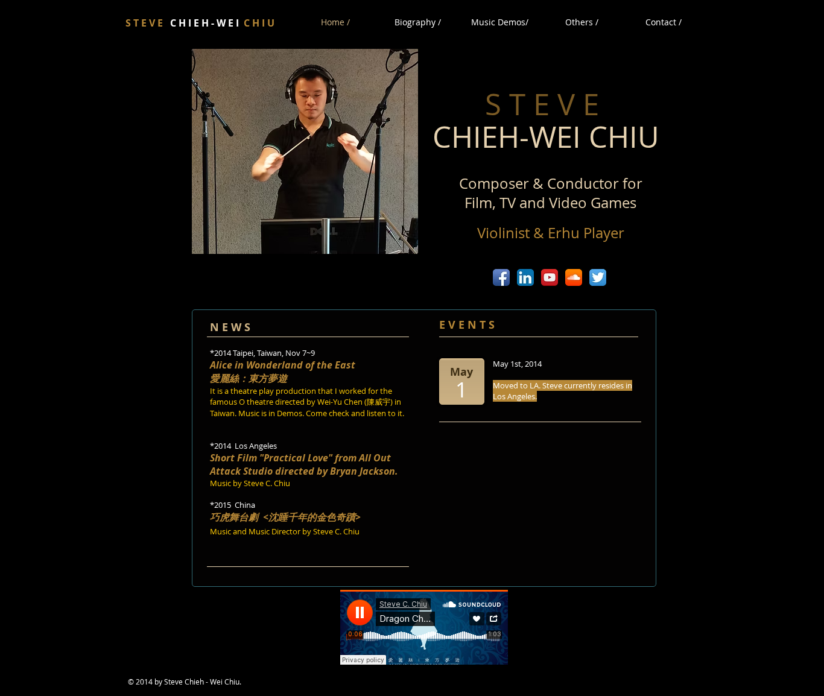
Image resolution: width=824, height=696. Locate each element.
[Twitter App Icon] (597, 277)
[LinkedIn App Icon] (525, 277)
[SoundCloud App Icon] (573, 277)
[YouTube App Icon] (549, 277)
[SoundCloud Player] (424, 627)
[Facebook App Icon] (501, 277)
